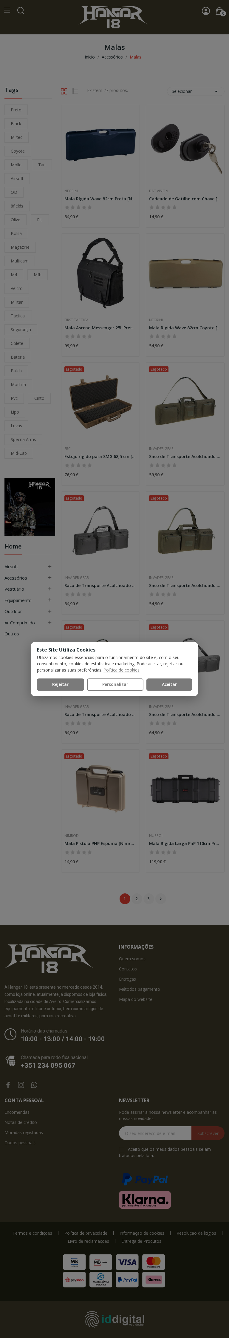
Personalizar (115, 684)
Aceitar (169, 684)
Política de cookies (121, 670)
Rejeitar (60, 684)
